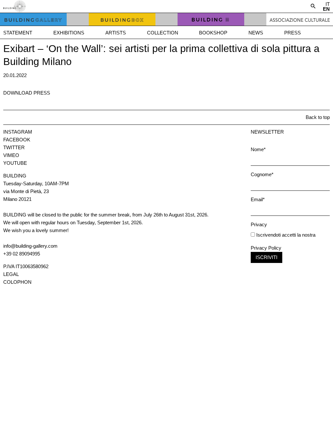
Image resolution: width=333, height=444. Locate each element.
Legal (11, 274)
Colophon (17, 282)
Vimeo (11, 155)
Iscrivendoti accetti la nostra (285, 235)
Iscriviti (266, 257)
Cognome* (262, 174)
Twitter (14, 147)
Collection (162, 32)
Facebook (16, 139)
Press (292, 32)
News (255, 32)
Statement (17, 32)
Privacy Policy (266, 248)
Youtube (15, 163)
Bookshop (213, 32)
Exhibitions (68, 32)
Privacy (259, 224)
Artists (115, 32)
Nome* (258, 149)
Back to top (318, 117)
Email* (258, 199)
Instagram (17, 132)
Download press (26, 93)
